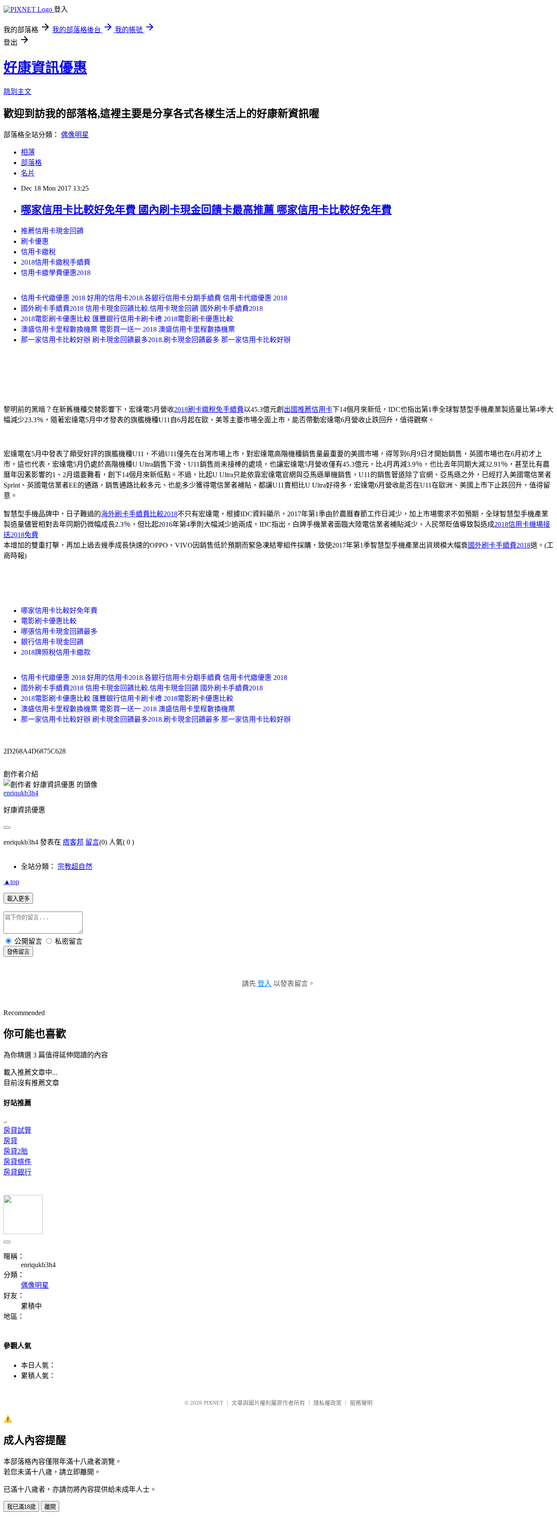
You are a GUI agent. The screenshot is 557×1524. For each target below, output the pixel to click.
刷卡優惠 (35, 241)
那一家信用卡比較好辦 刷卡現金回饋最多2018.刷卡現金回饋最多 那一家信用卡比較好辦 (156, 339)
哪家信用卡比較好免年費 (59, 610)
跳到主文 (17, 91)
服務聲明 (361, 1403)
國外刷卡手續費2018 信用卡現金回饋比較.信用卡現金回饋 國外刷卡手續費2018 (142, 308)
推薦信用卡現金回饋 (52, 231)
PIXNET (213, 1403)
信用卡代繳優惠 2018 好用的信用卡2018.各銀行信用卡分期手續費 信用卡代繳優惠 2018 (154, 298)
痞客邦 (73, 842)
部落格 (31, 162)
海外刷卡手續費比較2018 (139, 514)
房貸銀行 (17, 1172)
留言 (92, 842)
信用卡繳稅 (38, 252)
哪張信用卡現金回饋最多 (59, 631)
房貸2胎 (15, 1151)
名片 (28, 173)
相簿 (28, 152)
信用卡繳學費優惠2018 (56, 272)
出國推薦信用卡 (308, 409)
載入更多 (18, 898)
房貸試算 (17, 1130)
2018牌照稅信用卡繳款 (56, 652)
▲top (11, 881)
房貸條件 (17, 1161)
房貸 (10, 1140)
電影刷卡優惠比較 (49, 621)
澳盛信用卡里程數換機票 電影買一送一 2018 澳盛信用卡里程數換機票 (128, 329)
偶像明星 (75, 134)
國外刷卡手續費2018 (499, 545)
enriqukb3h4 (20, 793)
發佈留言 (18, 952)
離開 (50, 1507)
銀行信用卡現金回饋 (52, 642)
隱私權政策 (327, 1403)
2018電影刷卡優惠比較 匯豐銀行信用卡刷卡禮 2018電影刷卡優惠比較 (127, 319)
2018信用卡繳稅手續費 (56, 262)
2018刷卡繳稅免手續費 (209, 409)
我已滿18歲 (21, 1507)
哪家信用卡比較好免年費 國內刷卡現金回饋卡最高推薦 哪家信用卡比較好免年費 (206, 209)
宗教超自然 (74, 866)
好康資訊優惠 (45, 67)
